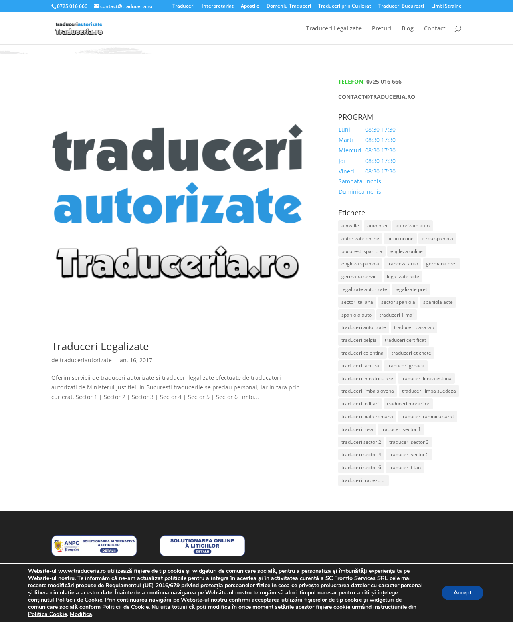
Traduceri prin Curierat (344, 6)
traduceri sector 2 (361, 442)
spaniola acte (438, 302)
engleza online (406, 251)
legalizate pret (411, 289)
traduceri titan (405, 467)
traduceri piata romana (367, 416)
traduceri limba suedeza (429, 390)
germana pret (441, 263)
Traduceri (183, 6)
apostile (350, 225)
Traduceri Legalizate (334, 29)
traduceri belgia (359, 340)
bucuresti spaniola (361, 251)
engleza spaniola (360, 263)
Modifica (81, 614)
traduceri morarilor (408, 403)
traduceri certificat (405, 340)
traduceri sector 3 (409, 442)
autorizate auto (413, 225)
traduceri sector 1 (401, 429)
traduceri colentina (362, 352)
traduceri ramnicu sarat (427, 416)
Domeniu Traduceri (289, 6)
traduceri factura (360, 365)
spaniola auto (356, 314)
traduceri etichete (411, 352)
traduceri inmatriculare (367, 378)
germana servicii (360, 276)
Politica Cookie (47, 614)
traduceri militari (360, 403)
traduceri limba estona (426, 378)
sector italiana (357, 302)
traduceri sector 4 (361, 454)
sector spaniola (398, 302)
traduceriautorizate (86, 360)
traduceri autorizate (363, 327)
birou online (400, 238)
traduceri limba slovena (367, 390)
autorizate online (360, 238)
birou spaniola (437, 238)
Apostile (250, 6)
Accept (462, 592)
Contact (435, 29)
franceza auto (402, 263)
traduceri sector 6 (361, 467)
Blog (408, 29)
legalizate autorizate (364, 289)
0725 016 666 (384, 81)
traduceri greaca (405, 365)
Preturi (381, 29)
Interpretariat (218, 6)
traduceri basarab (414, 327)
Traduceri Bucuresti (401, 6)
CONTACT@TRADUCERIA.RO (376, 96)
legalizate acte (403, 276)
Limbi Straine (446, 6)
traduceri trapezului (363, 480)
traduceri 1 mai (397, 314)
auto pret (377, 225)
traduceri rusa (357, 429)
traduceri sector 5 (409, 454)
